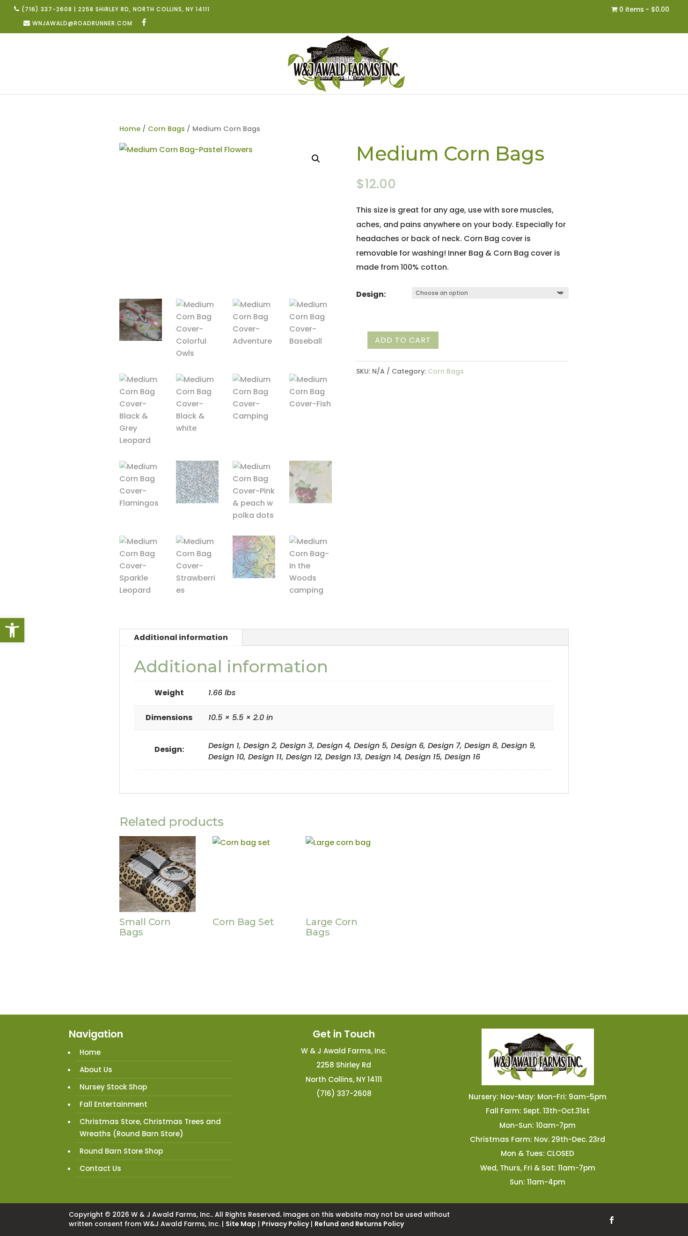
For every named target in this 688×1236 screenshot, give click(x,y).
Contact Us (100, 1168)
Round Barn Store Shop (121, 1151)
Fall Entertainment (113, 1104)
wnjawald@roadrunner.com (82, 23)
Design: (371, 294)
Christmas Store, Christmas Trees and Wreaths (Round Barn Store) (150, 1128)
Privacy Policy (285, 1224)
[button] (12, 630)
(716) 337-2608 (47, 9)
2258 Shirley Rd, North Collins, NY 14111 (144, 9)
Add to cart (403, 340)
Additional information (181, 637)
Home (129, 128)
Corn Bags (166, 128)
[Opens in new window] (144, 23)
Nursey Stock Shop (113, 1087)
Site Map (241, 1224)
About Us (96, 1069)
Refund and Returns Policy (359, 1224)
